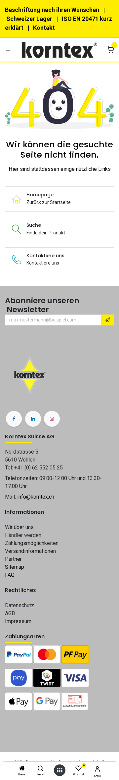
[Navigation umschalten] (8, 49)
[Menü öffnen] (59, 770)
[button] (107, 320)
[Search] (40, 768)
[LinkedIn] (33, 419)
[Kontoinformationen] (97, 769)
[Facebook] (14, 419)
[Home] (22, 768)
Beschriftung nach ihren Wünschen (52, 9)
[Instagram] (52, 419)
